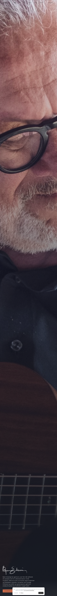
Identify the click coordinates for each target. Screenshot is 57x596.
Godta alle (41, 592)
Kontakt (41, 2)
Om (19, 2)
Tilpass (22, 592)
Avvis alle (16, 592)
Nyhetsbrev (51, 2)
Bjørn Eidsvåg (6, 3)
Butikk (35, 2)
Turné (24, 2)
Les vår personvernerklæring (29, 590)
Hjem (15, 2)
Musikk (29, 2)
